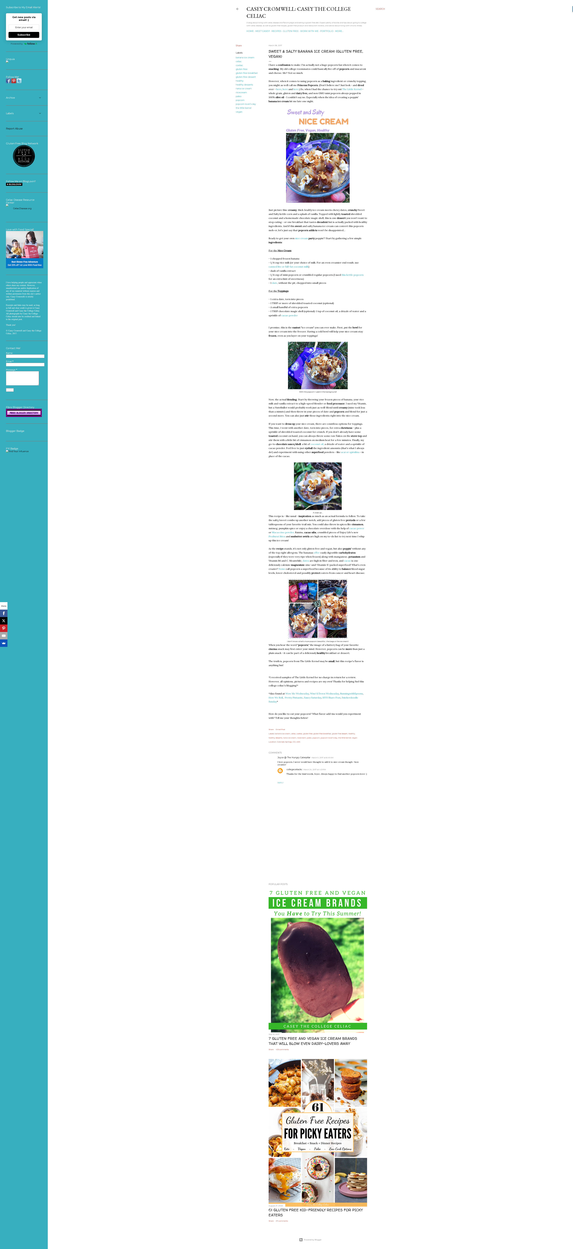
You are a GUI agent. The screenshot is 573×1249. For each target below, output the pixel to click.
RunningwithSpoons (351, 693)
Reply (280, 783)
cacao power (356, 528)
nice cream (301, 238)
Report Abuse (14, 128)
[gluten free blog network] (24, 166)
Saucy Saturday (312, 697)
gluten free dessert (246, 77)
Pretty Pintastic (294, 697)
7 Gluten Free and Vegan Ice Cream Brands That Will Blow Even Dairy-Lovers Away (313, 1041)
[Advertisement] (318, 854)
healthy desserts (244, 84)
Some (282, 568)
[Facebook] (3, 613)
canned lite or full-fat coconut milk (288, 266)
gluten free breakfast (247, 73)
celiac (239, 61)
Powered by (17, 43)
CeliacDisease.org (22, 208)
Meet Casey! (262, 31)
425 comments (282, 1049)
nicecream (241, 92)
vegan (239, 111)
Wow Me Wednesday (297, 693)
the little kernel (243, 108)
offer (317, 552)
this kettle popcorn (352, 274)
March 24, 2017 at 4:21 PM (315, 769)
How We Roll (276, 697)
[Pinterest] (3, 628)
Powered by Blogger (313, 1240)
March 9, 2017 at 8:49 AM (322, 757)
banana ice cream (245, 57)
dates (306, 560)
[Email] (3, 635)
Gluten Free (291, 31)
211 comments (282, 1221)
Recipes (276, 31)
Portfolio (326, 31)
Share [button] (239, 45)
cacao (347, 560)
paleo (238, 96)
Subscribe (23, 34)
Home (250, 31)
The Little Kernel (352, 89)
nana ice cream (244, 88)
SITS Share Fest (331, 697)
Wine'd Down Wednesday (324, 693)
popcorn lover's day (246, 104)
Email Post (280, 729)
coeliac (239, 65)
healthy (240, 80)
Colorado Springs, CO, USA (288, 742)
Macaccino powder (283, 532)
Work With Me (309, 31)
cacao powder (289, 315)
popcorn (240, 100)
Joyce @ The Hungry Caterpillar (294, 757)
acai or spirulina (350, 452)
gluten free (241, 69)
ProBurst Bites (277, 536)
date (274, 282)
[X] (3, 620)
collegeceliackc (294, 769)
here (278, 89)
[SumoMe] (3, 643)
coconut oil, (317, 444)
